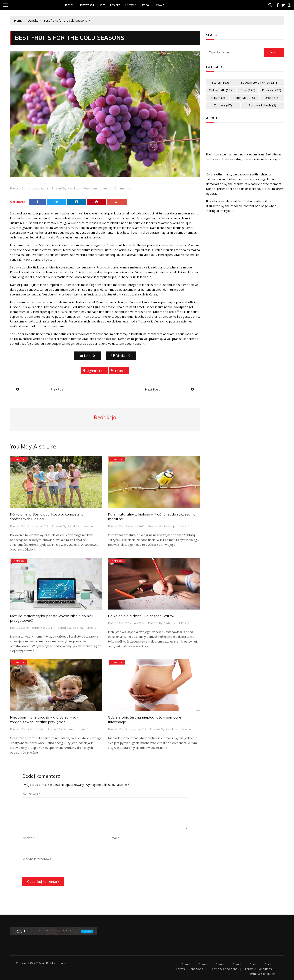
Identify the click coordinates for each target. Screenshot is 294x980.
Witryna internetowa (37, 859)
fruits (119, 371)
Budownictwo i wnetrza (259, 82)
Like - (89, 355)
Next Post (152, 389)
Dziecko (115, 5)
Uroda (145, 5)
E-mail (114, 838)
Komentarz (32, 793)
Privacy (186, 964)
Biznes (69, 5)
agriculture (94, 371)
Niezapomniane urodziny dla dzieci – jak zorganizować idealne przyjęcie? (44, 719)
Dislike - (122, 355)
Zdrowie (159, 5)
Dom (102, 5)
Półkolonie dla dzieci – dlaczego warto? (141, 616)
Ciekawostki (86, 5)
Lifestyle (130, 5)
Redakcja (73, 188)
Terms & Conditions (189, 968)
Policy (253, 964)
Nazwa (29, 838)
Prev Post (58, 389)
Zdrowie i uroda (262, 105)
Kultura (218, 98)
